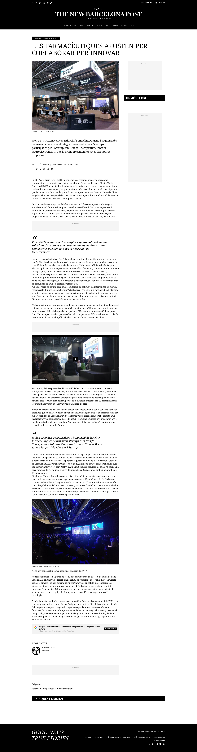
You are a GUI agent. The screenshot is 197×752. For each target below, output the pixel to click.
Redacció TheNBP (40, 164)
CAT (160, 3)
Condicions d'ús (159, 737)
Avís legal (127, 737)
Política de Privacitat (141, 737)
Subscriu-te (146, 3)
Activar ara (109, 629)
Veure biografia (45, 650)
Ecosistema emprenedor (45, 38)
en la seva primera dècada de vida (70, 403)
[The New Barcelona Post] (50, 736)
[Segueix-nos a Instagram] (44, 3)
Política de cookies (113, 737)
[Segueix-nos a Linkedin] (40, 3)
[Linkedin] (40, 169)
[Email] (51, 169)
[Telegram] (48, 169)
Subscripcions (159, 741)
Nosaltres (99, 737)
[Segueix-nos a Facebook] (33, 3)
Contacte (88, 737)
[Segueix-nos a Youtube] (47, 3)
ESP (164, 3)
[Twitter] (37, 169)
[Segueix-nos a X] (36, 3)
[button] (156, 3)
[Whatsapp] (44, 169)
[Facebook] (33, 169)
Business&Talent (65, 688)
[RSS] (51, 3)
